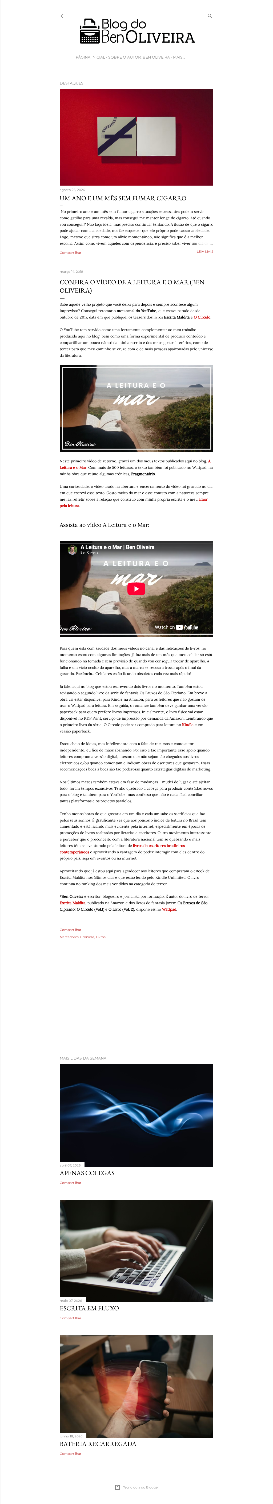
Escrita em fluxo (89, 1308)
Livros (101, 937)
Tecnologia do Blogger (141, 1487)
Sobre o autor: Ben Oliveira (139, 57)
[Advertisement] (136, 1005)
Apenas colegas (87, 1173)
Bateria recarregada (98, 1444)
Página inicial (90, 57)
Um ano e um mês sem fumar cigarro (123, 198)
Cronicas (87, 937)
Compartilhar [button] (70, 253)
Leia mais (205, 252)
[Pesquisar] (210, 15)
